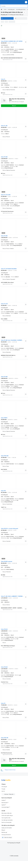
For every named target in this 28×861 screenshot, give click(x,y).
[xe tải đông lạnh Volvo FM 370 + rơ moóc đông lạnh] (14, 519)
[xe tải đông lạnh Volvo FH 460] (14, 148)
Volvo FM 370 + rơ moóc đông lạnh (9, 528)
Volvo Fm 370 (4, 303)
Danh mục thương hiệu (6, 822)
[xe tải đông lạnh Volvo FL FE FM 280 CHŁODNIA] (14, 259)
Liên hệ (3, 791)
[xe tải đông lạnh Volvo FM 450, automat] (14, 552)
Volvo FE (3, 703)
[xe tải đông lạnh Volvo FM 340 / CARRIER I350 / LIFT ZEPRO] (14, 32)
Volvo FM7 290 (4, 737)
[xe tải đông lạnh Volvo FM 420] (14, 658)
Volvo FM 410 (4, 629)
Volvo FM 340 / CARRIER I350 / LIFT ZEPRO (11, 41)
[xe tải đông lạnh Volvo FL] (14, 70)
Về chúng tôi (4, 786)
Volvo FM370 (4, 417)
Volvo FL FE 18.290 (5, 194)
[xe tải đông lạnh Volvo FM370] (14, 409)
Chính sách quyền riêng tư (7, 815)
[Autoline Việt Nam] (8, 2)
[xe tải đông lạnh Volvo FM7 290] (14, 728)
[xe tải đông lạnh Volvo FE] (14, 694)
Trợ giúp (3, 788)
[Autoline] (1, 9)
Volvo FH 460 (4, 156)
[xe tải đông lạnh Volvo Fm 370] (14, 294)
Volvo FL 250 (4, 125)
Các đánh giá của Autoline (7, 820)
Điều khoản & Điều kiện (7, 813)
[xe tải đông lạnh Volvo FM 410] (14, 620)
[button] (26, 2)
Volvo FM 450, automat (6, 561)
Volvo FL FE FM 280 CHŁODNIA (9, 268)
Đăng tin (14, 105)
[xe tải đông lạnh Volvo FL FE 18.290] (14, 185)
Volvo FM (3, 490)
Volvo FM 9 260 (4, 455)
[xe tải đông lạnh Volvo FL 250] (14, 116)
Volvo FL (3, 79)
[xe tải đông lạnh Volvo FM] (14, 481)
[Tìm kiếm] (26, 6)
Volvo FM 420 (4, 667)
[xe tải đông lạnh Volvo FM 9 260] (14, 446)
